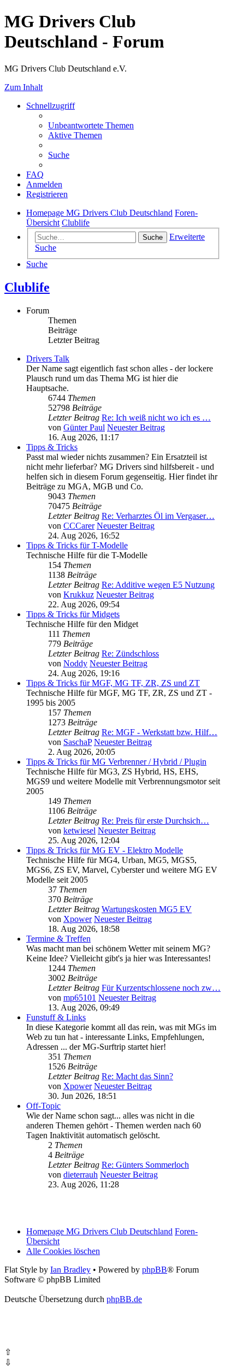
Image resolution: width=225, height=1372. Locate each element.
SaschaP (77, 742)
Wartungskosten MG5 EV (147, 909)
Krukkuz (78, 594)
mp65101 (79, 997)
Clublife (27, 287)
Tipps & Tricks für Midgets (73, 614)
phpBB (154, 1269)
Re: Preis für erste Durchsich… (155, 820)
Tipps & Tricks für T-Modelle (77, 545)
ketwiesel (79, 830)
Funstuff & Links (56, 1017)
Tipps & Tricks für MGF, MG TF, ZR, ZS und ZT (113, 683)
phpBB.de (124, 1299)
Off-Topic (43, 1105)
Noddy (75, 663)
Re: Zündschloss (130, 653)
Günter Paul (84, 427)
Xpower (77, 919)
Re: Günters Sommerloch (145, 1164)
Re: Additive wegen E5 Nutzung (158, 584)
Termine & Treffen (58, 938)
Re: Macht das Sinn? (137, 1076)
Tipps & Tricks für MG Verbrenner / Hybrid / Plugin (116, 761)
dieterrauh (80, 1174)
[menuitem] (91, 125)
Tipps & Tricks (52, 447)
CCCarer (78, 525)
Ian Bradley (70, 1269)
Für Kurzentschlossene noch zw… (161, 987)
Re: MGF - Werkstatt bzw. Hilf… (159, 732)
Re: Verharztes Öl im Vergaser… (158, 516)
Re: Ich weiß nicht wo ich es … (156, 417)
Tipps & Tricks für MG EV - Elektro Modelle (104, 850)
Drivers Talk (47, 358)
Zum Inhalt (23, 87)
